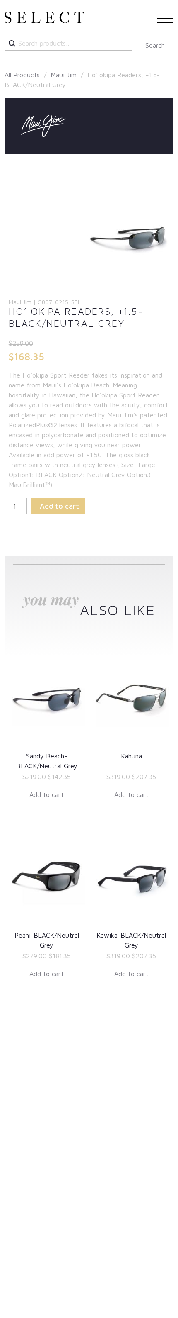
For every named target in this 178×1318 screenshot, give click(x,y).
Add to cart (59, 506)
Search (155, 45)
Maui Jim (64, 74)
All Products (22, 74)
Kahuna (131, 756)
